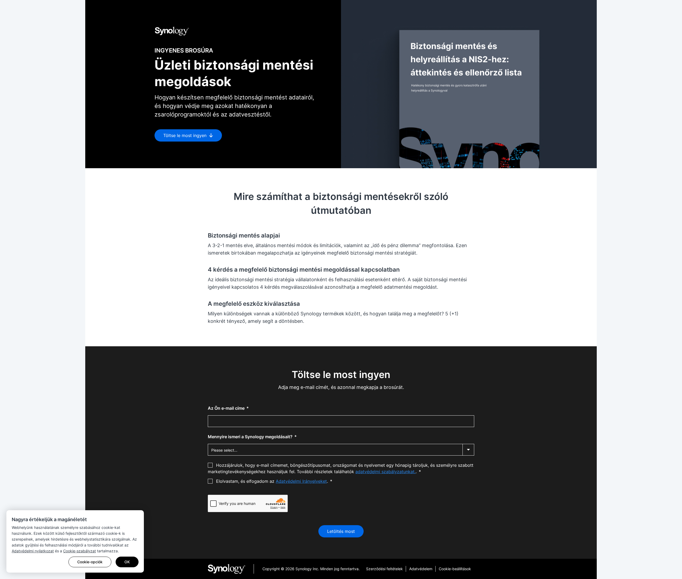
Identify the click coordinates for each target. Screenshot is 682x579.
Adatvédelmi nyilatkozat (33, 551)
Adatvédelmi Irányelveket (301, 481)
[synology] (231, 569)
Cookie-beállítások (455, 568)
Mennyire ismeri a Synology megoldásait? (251, 436)
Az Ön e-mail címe (227, 408)
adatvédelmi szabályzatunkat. (385, 471)
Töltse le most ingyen (185, 135)
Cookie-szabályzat (79, 551)
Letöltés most (341, 531)
